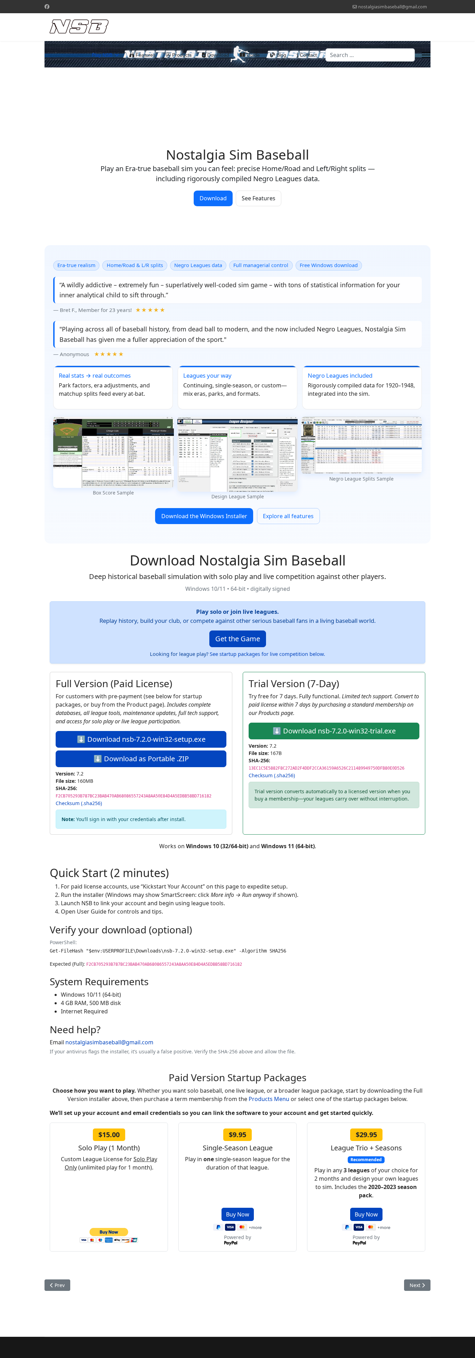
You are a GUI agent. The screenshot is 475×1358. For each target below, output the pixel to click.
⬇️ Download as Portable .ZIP (141, 758)
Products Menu (269, 1099)
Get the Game (237, 638)
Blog (280, 55)
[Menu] (426, 55)
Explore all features (288, 516)
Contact (307, 55)
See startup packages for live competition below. (267, 653)
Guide (252, 55)
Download (217, 55)
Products (181, 55)
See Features (258, 198)
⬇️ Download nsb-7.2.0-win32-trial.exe (334, 731)
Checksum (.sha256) (79, 803)
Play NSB (102, 55)
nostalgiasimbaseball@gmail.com (392, 7)
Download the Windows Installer (204, 516)
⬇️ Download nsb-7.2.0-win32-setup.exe (141, 739)
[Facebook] (47, 6)
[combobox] (370, 55)
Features (144, 55)
